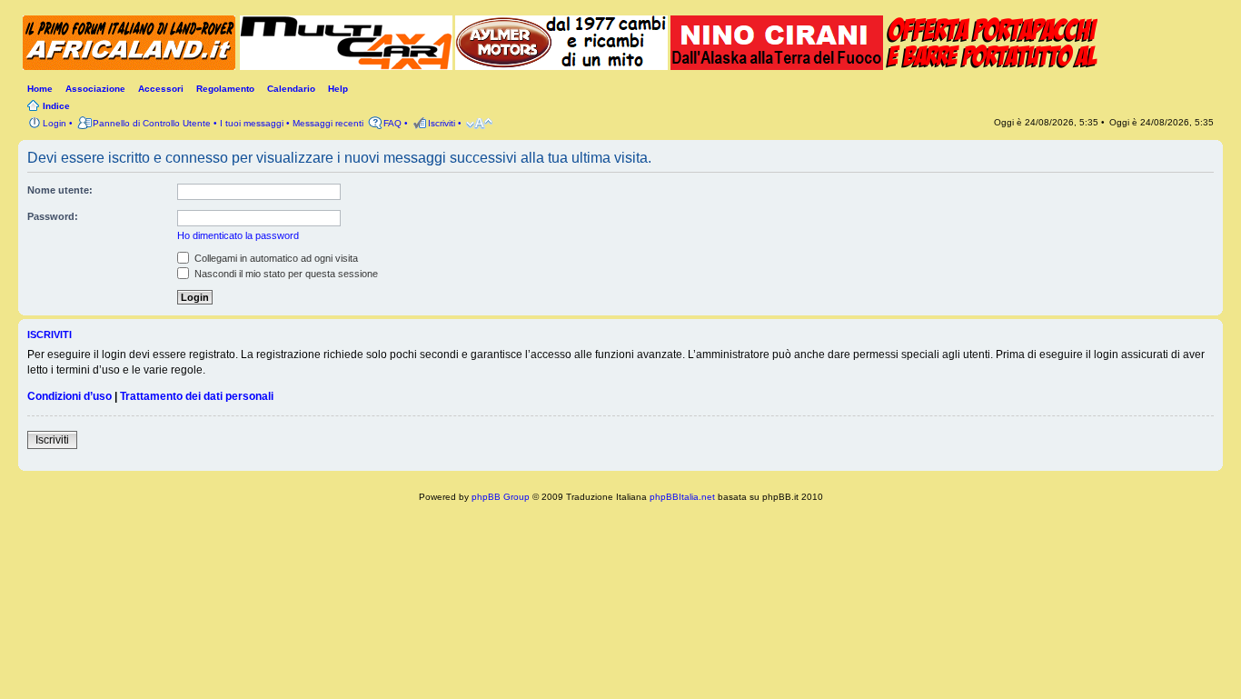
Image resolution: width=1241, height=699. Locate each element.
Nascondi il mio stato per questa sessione (285, 273)
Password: (52, 216)
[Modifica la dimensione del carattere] (479, 123)
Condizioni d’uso (69, 396)
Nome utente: (60, 190)
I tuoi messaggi (251, 123)
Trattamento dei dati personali (196, 396)
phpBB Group (501, 497)
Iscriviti (52, 440)
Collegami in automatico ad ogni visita (275, 258)
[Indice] (131, 44)
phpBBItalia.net (682, 497)
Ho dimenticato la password (238, 235)
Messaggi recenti (328, 123)
